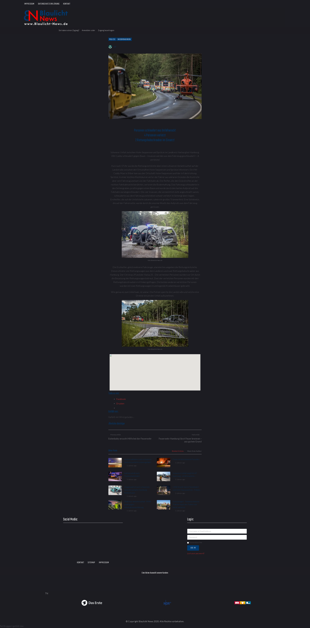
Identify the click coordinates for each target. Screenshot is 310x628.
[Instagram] (279, 4)
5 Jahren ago (132, 466)
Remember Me (195, 542)
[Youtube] (272, 4)
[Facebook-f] (258, 4)
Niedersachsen (124, 39)
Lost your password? (195, 553)
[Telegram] (286, 4)
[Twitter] (265, 4)
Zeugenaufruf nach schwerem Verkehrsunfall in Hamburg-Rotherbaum (137, 490)
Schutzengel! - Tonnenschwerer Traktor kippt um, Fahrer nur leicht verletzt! (186, 504)
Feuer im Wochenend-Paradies (186, 459)
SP (115, 46)
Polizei (112, 39)
